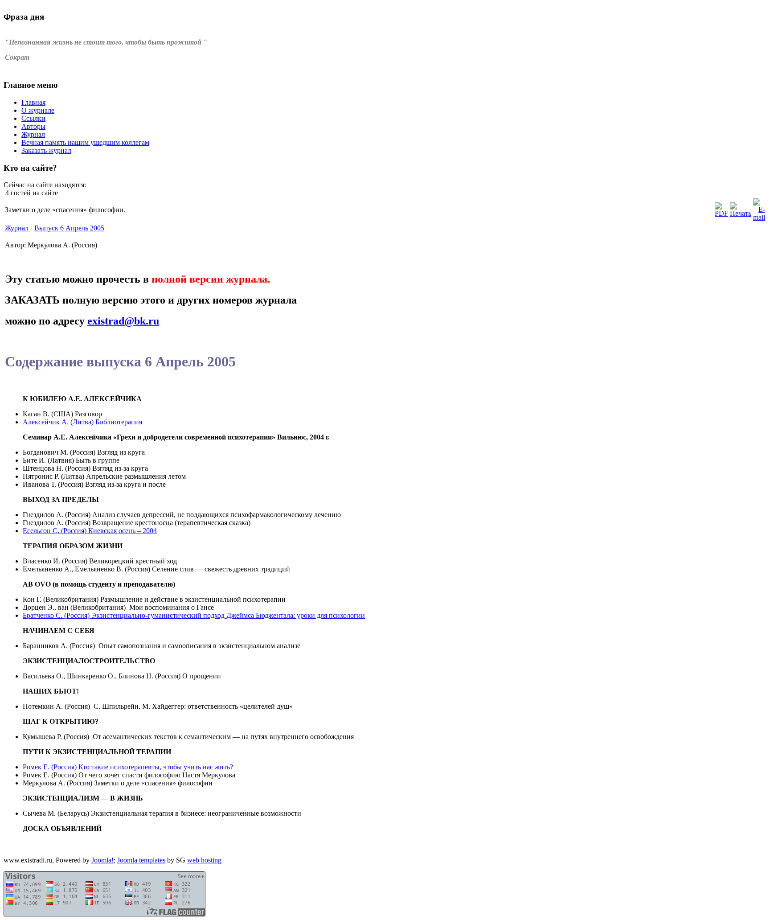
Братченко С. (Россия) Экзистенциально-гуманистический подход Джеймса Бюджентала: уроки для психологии (194, 615)
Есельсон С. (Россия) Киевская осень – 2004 (90, 530)
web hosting (204, 860)
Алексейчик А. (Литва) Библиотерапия (82, 422)
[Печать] (740, 213)
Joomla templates (141, 860)
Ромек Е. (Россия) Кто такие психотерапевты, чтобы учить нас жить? (128, 767)
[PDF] (721, 213)
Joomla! (102, 860)
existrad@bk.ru (123, 321)
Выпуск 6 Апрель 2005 (69, 228)
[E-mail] (759, 217)
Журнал (17, 228)
